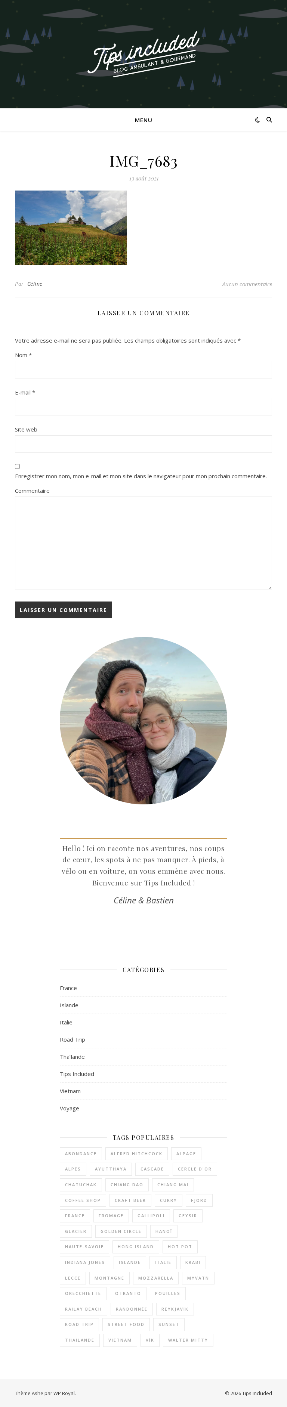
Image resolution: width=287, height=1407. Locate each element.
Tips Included (77, 1073)
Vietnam (70, 1091)
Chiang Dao (127, 1184)
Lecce (73, 1278)
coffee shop (83, 1200)
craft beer (130, 1200)
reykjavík (175, 1309)
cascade (152, 1169)
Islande (69, 1005)
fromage (111, 1215)
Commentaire (32, 490)
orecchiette (83, 1293)
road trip (79, 1324)
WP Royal (64, 1393)
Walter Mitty (188, 1340)
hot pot (180, 1246)
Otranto (128, 1293)
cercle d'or (195, 1169)
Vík (150, 1340)
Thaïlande (72, 1056)
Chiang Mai (173, 1184)
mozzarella (155, 1278)
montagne (109, 1278)
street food (126, 1324)
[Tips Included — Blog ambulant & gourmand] (143, 54)
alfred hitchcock (137, 1153)
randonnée (132, 1309)
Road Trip (72, 1039)
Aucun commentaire (247, 284)
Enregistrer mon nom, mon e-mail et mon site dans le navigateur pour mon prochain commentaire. (141, 476)
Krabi (193, 1262)
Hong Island (136, 1246)
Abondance (81, 1153)
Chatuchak (81, 1184)
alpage (186, 1153)
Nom (23, 355)
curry (168, 1200)
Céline (35, 283)
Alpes (73, 1169)
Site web (26, 429)
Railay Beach (83, 1309)
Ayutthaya (111, 1169)
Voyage (69, 1108)
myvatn (198, 1278)
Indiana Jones (85, 1262)
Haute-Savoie (84, 1246)
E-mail (25, 392)
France (68, 988)
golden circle (121, 1231)
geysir (188, 1215)
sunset (168, 1324)
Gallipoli (151, 1215)
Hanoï (163, 1231)
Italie (66, 1022)
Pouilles (167, 1293)
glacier (76, 1231)
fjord (199, 1200)
